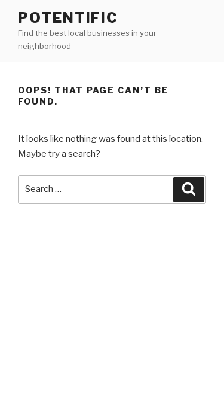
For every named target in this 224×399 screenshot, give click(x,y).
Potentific (68, 17)
